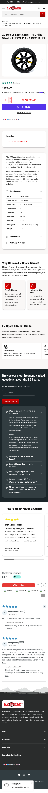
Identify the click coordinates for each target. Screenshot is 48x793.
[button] (3, 7)
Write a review (18, 585)
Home (6, 21)
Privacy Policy (38, 781)
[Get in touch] (39, 7)
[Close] (31, 783)
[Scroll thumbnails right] (43, 595)
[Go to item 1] (8, 595)
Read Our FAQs (10, 401)
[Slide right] (43, 60)
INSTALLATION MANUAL (19, 141)
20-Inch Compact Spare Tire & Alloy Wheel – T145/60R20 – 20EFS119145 (22, 24)
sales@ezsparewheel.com (33, 2)
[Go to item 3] (32, 595)
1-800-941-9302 (15, 2)
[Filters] (38, 585)
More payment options (24, 112)
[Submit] (42, 14)
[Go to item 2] (20, 595)
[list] (24, 295)
